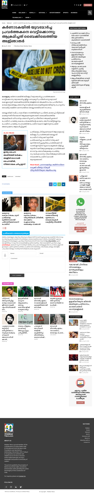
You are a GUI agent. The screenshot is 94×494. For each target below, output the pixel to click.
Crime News (17, 176)
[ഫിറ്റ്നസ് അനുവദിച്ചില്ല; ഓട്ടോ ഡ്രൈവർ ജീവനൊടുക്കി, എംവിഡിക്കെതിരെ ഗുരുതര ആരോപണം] (9, 291)
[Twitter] (81, 5)
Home (14, 12)
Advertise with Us (85, 440)
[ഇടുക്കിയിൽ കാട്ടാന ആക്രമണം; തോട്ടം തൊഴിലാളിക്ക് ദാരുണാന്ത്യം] (25, 291)
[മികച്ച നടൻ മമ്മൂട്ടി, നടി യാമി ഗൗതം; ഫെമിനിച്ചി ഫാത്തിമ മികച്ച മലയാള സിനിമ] (73, 368)
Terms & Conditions (10, 491)
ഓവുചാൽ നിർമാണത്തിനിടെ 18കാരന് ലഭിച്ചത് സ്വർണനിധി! (79, 46)
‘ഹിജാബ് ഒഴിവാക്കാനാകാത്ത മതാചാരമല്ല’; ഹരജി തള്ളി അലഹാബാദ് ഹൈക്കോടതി (86, 183)
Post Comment (16, 275)
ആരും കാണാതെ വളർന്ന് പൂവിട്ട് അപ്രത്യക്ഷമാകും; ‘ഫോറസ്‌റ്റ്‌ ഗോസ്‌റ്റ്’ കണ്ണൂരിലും (79, 71)
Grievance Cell (86, 436)
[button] (90, 12)
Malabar (22, 12)
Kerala (32, 12)
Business (74, 12)
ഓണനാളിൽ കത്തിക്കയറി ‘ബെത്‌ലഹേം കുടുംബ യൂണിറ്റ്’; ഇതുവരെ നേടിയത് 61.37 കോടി (86, 323)
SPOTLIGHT (74, 243)
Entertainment (55, 12)
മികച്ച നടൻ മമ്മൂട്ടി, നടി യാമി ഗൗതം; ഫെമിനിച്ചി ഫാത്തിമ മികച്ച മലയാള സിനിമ (86, 368)
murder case (10, 176)
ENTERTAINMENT (75, 317)
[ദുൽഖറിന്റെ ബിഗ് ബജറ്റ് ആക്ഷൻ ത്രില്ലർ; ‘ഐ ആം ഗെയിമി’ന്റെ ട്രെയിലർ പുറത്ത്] (73, 357)
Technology (16, 17)
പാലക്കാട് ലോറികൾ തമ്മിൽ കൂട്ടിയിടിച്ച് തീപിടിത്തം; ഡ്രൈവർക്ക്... (40, 331)
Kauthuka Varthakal (75, 295)
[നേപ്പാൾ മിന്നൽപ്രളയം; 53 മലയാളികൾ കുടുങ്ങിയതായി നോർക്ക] (41, 291)
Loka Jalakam (53, 334)
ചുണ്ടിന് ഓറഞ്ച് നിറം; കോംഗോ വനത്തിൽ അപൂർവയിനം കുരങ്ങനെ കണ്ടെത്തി (80, 36)
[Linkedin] (79, 5)
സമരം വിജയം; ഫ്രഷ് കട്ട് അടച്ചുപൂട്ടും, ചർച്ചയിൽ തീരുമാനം (85, 143)
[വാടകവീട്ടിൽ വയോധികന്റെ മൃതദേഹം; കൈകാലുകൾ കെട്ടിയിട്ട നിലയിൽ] (55, 204)
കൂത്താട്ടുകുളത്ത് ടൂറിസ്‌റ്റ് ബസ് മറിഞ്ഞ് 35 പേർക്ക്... (57, 301)
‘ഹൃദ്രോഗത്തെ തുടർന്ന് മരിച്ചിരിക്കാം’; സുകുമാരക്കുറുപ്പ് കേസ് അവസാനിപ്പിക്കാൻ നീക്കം (85, 124)
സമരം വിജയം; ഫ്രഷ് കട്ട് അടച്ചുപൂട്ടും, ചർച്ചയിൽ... (24, 329)
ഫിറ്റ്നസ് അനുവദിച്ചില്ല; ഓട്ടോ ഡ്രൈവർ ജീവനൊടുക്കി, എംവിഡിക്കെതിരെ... (9, 304)
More (27, 17)
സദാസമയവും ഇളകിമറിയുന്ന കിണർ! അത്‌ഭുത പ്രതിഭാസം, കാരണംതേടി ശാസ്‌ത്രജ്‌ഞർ (78, 58)
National (42, 12)
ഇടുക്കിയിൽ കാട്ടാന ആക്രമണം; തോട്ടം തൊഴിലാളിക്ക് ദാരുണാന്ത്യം (24, 304)
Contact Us (22, 476)
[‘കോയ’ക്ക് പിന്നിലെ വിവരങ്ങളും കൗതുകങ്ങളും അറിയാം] (80, 253)
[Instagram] (77, 5)
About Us (87, 438)
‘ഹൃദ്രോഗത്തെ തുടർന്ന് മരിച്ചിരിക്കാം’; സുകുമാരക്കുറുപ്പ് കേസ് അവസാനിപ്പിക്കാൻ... (8, 333)
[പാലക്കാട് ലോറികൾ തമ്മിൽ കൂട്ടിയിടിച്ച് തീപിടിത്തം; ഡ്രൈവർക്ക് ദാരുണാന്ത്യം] (41, 319)
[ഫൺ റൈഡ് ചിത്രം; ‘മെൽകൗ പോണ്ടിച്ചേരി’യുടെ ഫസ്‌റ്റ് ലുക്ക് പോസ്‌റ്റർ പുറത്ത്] (73, 335)
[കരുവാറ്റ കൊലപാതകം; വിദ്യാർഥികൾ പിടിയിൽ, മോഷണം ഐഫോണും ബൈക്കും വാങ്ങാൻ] (34, 204)
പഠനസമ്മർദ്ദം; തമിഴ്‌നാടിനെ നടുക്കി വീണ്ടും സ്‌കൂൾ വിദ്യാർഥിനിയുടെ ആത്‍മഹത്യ (47, 167)
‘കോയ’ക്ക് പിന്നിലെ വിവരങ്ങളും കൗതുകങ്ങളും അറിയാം (78, 268)
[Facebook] (75, 5)
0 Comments (6, 184)
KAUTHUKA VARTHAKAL (78, 28)
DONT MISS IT (74, 97)
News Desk (20, 46)
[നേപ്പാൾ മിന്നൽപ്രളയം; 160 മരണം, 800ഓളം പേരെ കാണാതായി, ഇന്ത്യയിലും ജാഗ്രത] (57, 319)
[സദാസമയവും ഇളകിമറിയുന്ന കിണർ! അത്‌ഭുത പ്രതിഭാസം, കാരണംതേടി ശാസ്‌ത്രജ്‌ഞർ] (80, 288)
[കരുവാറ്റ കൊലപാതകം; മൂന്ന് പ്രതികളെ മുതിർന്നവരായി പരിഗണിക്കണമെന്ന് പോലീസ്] (12, 204)
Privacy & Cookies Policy (22, 491)
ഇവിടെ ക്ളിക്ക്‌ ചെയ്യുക (81, 229)
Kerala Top (4, 311)
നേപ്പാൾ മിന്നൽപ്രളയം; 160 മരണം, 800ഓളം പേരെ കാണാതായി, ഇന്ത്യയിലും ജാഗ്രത (86, 162)
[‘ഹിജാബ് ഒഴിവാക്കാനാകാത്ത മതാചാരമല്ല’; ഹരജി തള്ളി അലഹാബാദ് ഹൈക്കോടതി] (73, 178)
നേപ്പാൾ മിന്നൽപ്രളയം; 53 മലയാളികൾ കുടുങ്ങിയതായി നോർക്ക (41, 303)
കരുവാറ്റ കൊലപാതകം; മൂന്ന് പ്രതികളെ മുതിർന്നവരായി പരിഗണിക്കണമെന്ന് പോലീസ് (10, 218)
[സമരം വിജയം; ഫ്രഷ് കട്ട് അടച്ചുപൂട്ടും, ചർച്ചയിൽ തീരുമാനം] (25, 319)
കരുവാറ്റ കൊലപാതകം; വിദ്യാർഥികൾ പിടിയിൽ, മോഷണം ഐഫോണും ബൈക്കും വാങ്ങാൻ (34, 218)
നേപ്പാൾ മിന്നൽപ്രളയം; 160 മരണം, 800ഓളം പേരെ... (57, 329)
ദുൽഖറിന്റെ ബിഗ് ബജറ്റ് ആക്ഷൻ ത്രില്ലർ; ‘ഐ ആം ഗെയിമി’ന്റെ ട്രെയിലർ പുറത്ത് (86, 357)
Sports (65, 12)
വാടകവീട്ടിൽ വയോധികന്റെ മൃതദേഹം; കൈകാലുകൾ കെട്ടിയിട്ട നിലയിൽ (53, 217)
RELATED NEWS (7, 193)
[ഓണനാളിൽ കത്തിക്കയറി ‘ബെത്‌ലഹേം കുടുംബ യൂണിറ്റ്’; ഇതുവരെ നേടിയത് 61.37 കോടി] (73, 322)
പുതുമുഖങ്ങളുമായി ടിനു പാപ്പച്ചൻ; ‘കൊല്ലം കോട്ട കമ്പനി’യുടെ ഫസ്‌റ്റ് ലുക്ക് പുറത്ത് (86, 347)
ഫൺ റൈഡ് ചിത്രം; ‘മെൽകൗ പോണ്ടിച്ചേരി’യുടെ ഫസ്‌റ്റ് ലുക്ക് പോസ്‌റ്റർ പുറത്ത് (85, 336)
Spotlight (73, 261)
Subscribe (88, 5)
